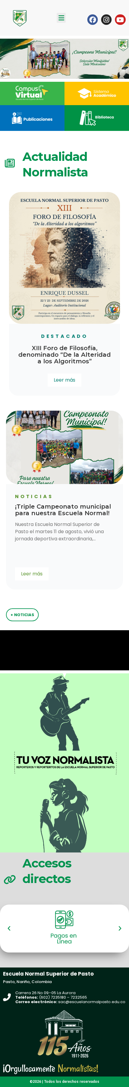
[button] (61, 18)
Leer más (64, 380)
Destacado (64, 336)
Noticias (87, 496)
